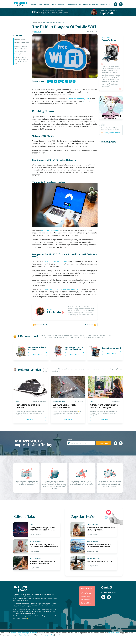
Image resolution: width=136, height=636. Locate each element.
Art (80, 4)
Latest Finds (86, 4)
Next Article (89, 325)
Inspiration (61, 4)
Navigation (85, 600)
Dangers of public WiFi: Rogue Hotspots (21, 47)
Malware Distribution (21, 43)
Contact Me (103, 4)
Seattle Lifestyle (72, 4)
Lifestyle (46, 4)
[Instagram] (115, 4)
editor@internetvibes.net (108, 592)
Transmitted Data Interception (20, 53)
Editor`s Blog (85, 603)
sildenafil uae (23, 635)
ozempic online (49, 635)
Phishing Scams (19, 39)
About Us (95, 4)
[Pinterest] (121, 4)
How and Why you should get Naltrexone (23, 633)
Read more (36, 354)
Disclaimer (85, 596)
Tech (40, 4)
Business (33, 4)
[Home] (20, 4)
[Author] (63, 312)
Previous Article (42, 325)
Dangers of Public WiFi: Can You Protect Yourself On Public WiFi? (21, 60)
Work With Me (86, 593)
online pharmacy (114, 633)
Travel (54, 4)
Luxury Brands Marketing (112, 133)
